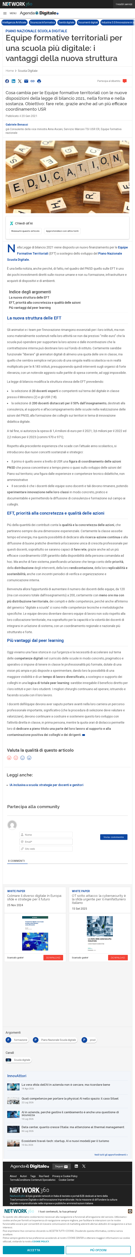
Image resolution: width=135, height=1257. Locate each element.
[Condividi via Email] (26, 81)
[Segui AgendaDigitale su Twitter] (84, 1166)
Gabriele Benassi (17, 124)
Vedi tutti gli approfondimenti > (111, 1155)
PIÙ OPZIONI (98, 1250)
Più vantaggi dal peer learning (30, 307)
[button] (9, 13)
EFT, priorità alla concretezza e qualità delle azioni (45, 302)
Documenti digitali (87, 22)
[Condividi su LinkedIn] (13, 81)
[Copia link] (33, 81)
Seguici (59, 1166)
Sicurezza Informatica (42, 22)
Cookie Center (66, 1179)
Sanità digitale (66, 22)
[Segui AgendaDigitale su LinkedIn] (76, 1166)
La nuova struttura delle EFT (29, 297)
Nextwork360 (17, 1196)
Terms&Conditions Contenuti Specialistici (32, 1179)
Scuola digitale (27, 70)
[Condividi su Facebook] (7, 81)
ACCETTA (33, 1250)
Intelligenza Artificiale (14, 22)
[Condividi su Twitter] (20, 81)
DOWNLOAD (53, 957)
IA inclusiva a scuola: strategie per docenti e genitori (46, 785)
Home (10, 70)
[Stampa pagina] (39, 81)
